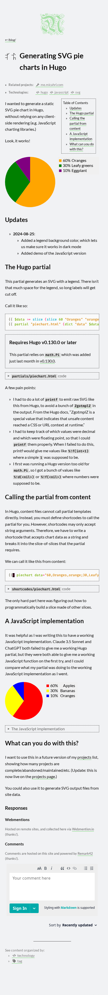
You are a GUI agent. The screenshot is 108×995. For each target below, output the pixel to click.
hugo (44, 92)
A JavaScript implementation (81, 136)
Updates (76, 108)
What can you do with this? (82, 146)
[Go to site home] (52, 24)
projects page (43, 776)
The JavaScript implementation (38, 728)
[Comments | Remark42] (52, 897)
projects (84, 757)
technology (26, 956)
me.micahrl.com (51, 85)
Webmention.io (83, 829)
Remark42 (85, 853)
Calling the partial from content (78, 123)
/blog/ (10, 40)
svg (77, 92)
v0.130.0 (47, 360)
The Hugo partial (82, 113)
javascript (61, 92)
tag (19, 961)
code (39, 375)
